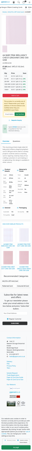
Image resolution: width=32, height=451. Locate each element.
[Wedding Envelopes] (15, 396)
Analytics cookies (24, 440)
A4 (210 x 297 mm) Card (16, 12)
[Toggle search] (19, 2)
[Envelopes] (15, 388)
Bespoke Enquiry (16, 120)
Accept (16, 447)
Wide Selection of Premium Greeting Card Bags (14, 8)
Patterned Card (7, 286)
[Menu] (29, 2)
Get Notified (20, 114)
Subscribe (15, 323)
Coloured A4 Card (23, 286)
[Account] (14, 2)
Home (4, 12)
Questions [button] (16, 141)
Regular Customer (15, 319)
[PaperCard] (15, 392)
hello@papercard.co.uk (17, 356)
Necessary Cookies (11, 440)
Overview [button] (6, 141)
